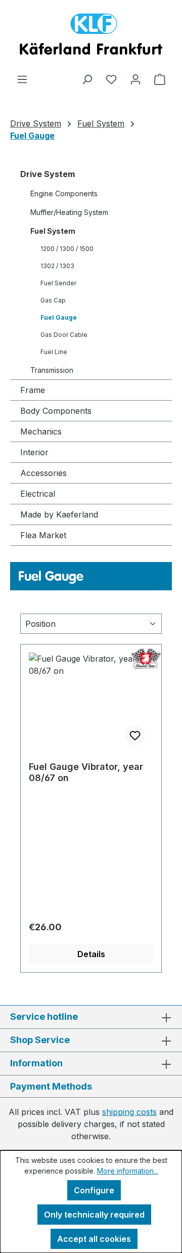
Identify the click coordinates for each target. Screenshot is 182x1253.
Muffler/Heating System (69, 212)
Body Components (56, 411)
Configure (94, 1190)
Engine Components (64, 193)
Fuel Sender (58, 283)
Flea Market (43, 535)
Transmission (51, 370)
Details (91, 954)
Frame (32, 390)
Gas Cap (53, 300)
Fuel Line (53, 352)
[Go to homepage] (91, 36)
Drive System (47, 174)
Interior (34, 452)
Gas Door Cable (63, 334)
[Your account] (135, 79)
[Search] (87, 79)
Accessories (43, 473)
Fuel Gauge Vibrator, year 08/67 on (86, 772)
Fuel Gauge (58, 317)
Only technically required (94, 1214)
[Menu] (22, 79)
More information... (127, 1170)
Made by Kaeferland (59, 514)
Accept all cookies (94, 1239)
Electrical (37, 494)
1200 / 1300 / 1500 (67, 248)
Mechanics (41, 431)
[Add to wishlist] (135, 735)
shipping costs (129, 1112)
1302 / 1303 (57, 266)
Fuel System (52, 231)
